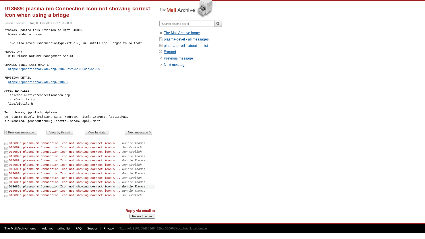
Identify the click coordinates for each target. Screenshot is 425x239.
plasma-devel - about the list (186, 46)
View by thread (59, 132)
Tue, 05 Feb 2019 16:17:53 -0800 (50, 23)
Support (92, 228)
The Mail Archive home (182, 33)
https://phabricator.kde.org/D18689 (38, 82)
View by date (97, 132)
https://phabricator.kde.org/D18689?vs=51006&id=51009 (54, 69)
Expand (170, 52)
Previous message (21, 132)
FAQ (78, 228)
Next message (138, 132)
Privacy (109, 228)
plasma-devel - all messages (186, 39)
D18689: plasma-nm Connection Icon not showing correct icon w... (64, 143)
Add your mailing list (56, 228)
